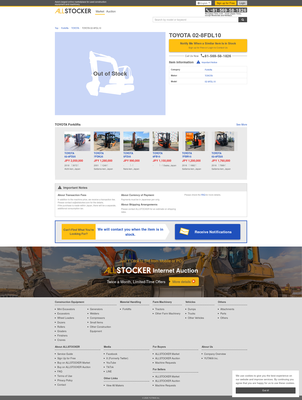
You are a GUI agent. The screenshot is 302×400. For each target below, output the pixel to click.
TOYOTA (209, 75)
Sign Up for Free (66, 358)
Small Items (96, 322)
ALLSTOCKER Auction (167, 358)
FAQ (203, 194)
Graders (61, 331)
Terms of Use (64, 376)
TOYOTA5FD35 (128, 155)
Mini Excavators (66, 309)
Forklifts (208, 69)
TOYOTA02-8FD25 (70, 155)
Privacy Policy (65, 380)
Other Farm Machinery (167, 313)
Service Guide (65, 354)
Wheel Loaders (65, 318)
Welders (94, 313)
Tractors (159, 309)
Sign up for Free (226, 3)
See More (241, 124)
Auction (111, 11)
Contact (61, 384)
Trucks (191, 313)
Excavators (63, 313)
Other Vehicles (196, 318)
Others (224, 318)
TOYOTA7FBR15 (187, 155)
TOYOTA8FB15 (158, 155)
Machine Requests (165, 362)
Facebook (111, 354)
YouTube (111, 362)
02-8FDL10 (210, 81)
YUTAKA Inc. (211, 358)
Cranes (61, 340)
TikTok (110, 367)
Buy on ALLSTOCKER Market (73, 362)
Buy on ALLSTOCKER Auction (74, 367)
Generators (96, 309)
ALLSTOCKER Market (167, 354)
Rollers (61, 326)
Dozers (61, 322)
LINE (109, 371)
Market (100, 11)
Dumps (192, 309)
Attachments (227, 309)
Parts (223, 313)
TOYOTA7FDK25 (99, 155)
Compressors (97, 318)
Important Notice (209, 62)
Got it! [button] (265, 390)
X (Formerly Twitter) (117, 358)
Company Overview (215, 354)
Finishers (62, 335)
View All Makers (115, 385)
